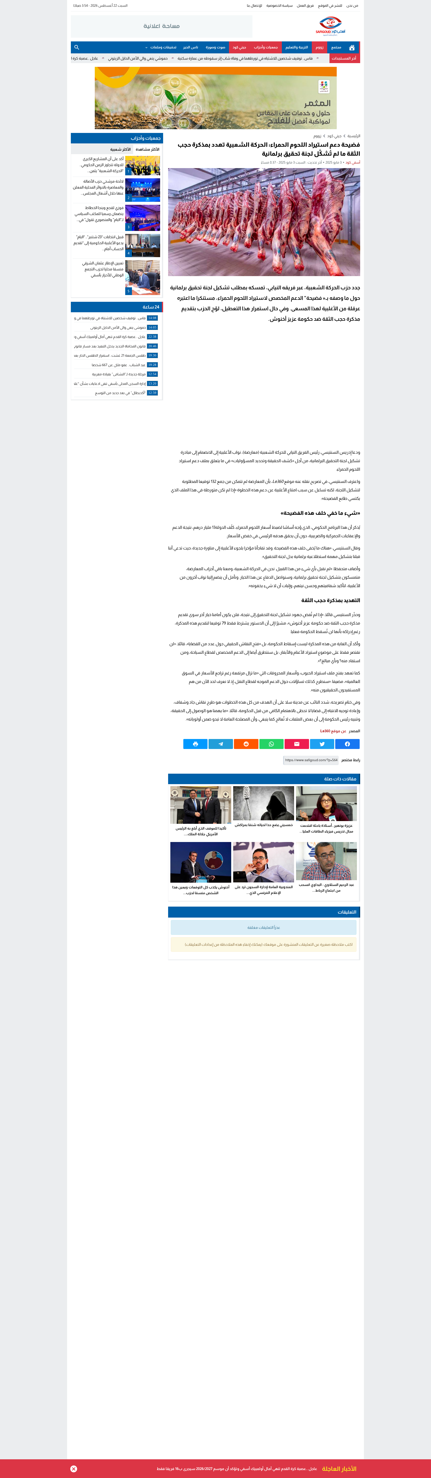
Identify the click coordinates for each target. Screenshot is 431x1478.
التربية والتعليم (297, 47)
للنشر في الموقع (330, 5)
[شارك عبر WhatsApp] (272, 744)
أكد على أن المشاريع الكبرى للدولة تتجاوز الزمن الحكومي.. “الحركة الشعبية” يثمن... (101, 165)
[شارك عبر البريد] (297, 744)
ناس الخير (190, 47)
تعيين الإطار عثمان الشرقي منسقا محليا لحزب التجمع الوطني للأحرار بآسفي (102, 269)
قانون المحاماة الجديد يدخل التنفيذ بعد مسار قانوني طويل (270, 1469)
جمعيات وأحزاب (266, 47)
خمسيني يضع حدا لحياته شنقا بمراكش (264, 825)
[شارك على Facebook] (347, 744)
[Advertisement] (264, 386)
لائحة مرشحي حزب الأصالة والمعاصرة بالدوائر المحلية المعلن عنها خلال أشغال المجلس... (98, 187)
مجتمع (336, 47)
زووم (319, 47)
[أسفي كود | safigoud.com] (306, 26)
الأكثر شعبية (120, 149)
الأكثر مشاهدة (147, 149)
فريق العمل (305, 5)
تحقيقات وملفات (163, 47)
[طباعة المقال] (196, 744)
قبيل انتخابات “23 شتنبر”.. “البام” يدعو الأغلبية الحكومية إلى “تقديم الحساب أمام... (98, 243)
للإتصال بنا (254, 5)
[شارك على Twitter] (322, 744)
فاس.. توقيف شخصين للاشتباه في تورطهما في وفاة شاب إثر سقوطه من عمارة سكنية (297, 58)
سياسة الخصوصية (279, 5)
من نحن (352, 5)
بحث (77, 47)
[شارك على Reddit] (246, 744)
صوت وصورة (215, 47)
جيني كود (239, 47)
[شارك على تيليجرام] (221, 744)
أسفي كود (352, 162)
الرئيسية (352, 47)
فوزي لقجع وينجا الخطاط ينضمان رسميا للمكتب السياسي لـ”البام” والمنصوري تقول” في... (99, 214)
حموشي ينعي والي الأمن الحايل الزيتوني (190, 58)
